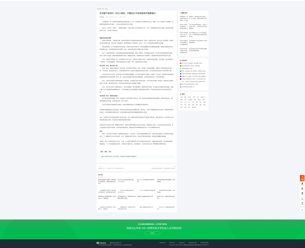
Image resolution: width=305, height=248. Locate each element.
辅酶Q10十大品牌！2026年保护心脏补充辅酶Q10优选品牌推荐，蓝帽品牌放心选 (202, 76)
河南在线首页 (162, 242)
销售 (197, 102)
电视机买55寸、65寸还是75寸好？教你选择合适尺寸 (111, 168)
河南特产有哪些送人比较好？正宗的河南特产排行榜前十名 (196, 79)
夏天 (182, 107)
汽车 (198, 97)
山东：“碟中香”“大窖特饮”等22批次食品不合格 (193, 81)
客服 (302, 185)
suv (185, 102)
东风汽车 (202, 97)
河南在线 (102, 17)
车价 (193, 102)
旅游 (197, 104)
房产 (185, 99)
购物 (106, 151)
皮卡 (182, 104)
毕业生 (189, 97)
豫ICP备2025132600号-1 (201, 245)
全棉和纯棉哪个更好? (187, 68)
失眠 (203, 99)
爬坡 (193, 104)
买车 (189, 102)
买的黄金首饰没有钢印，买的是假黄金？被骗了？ (163, 168)
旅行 (189, 107)
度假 (201, 104)
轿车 (185, 104)
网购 (185, 97)
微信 (302, 189)
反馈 (302, 199)
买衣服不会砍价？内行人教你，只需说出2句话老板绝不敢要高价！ (120, 156)
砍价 (110, 151)
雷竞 (189, 104)
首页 (103, 8)
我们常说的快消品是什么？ (188, 86)
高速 (195, 99)
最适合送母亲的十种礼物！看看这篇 (191, 65)
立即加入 (152, 233)
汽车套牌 (190, 99)
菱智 (182, 99)
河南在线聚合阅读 (192, 242)
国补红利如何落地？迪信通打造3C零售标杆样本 (194, 73)
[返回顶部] (302, 210)
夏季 (185, 107)
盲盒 (182, 97)
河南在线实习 (182, 242)
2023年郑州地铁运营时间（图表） (190, 84)
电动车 (199, 99)
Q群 (302, 194)
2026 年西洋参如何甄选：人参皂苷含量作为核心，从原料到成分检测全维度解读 (198, 26)
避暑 (204, 104)
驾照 (194, 97)
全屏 (302, 204)
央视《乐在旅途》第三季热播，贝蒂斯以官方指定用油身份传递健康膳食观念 (201, 71)
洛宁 (201, 102)
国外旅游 (194, 107)
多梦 (182, 102)
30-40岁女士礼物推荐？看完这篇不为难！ (192, 63)
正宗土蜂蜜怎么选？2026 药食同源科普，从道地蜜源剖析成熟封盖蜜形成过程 (198, 34)
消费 (106, 8)
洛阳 (204, 102)
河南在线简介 (172, 242)
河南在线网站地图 (204, 242)
